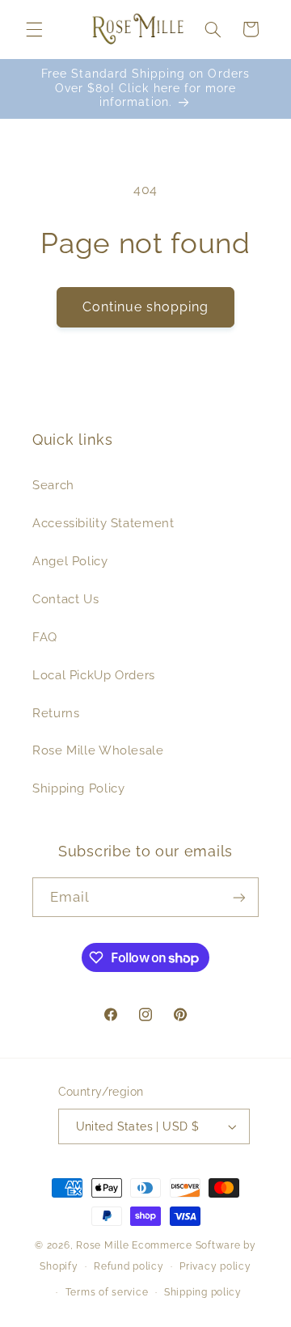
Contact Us (65, 599)
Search (53, 485)
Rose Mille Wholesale (98, 750)
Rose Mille (102, 1245)
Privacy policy (215, 1266)
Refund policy (129, 1266)
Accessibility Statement (103, 523)
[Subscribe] (239, 897)
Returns (55, 713)
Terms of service (107, 1292)
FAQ (44, 637)
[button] (34, 29)
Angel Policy (70, 561)
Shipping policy (203, 1292)
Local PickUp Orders (93, 675)
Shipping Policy (78, 788)
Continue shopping (145, 307)
